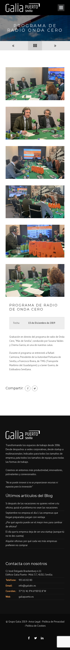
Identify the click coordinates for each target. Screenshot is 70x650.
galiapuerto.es (26, 596)
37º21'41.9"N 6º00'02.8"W (32, 591)
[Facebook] (27, 388)
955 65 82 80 (25, 580)
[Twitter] (35, 388)
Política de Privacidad (53, 621)
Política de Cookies (36, 625)
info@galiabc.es (27, 585)
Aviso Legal (35, 621)
